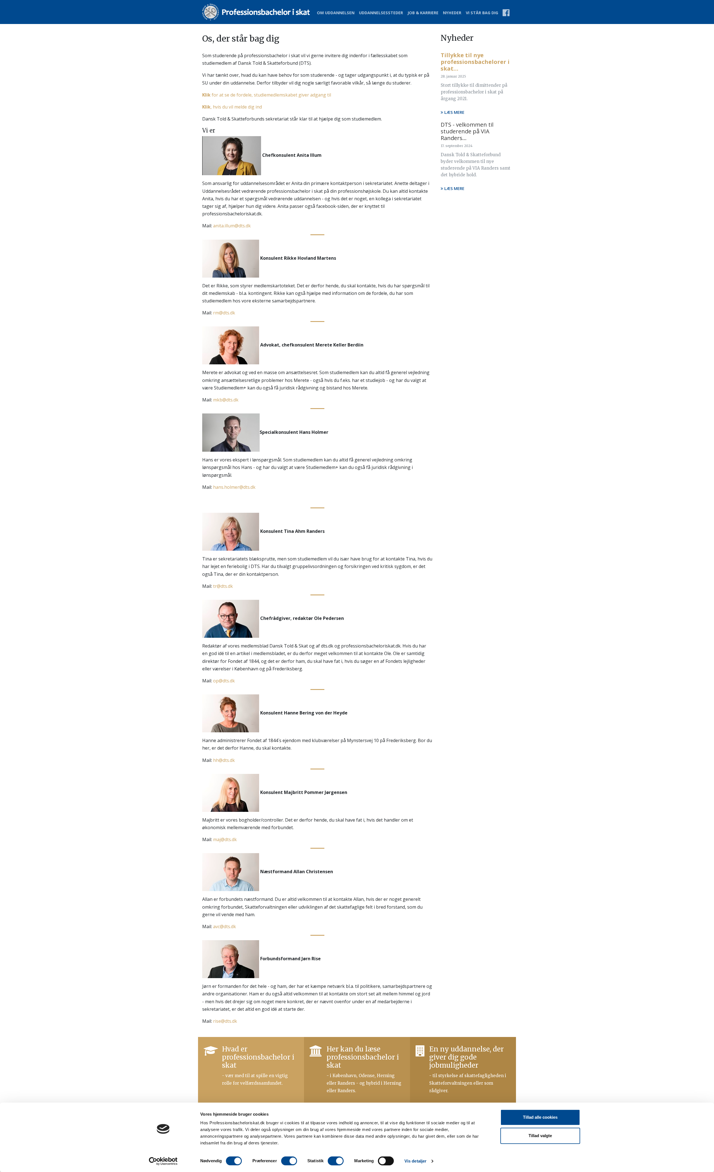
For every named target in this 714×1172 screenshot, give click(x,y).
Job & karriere (422, 12)
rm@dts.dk (224, 313)
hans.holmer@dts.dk (234, 487)
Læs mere (453, 112)
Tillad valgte (540, 1135)
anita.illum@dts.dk (232, 226)
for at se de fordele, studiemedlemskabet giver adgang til (266, 95)
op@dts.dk (224, 681)
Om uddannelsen (335, 12)
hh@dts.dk (224, 760)
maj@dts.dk (225, 839)
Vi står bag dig (482, 12)
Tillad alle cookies (540, 1117)
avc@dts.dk (224, 926)
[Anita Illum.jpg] (231, 155)
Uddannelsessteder (381, 12)
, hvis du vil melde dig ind (232, 107)
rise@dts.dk (225, 1021)
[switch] (289, 1160)
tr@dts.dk (223, 586)
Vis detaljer (415, 1161)
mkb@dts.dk (225, 400)
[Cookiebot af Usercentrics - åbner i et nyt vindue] (163, 1161)
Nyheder (452, 12)
